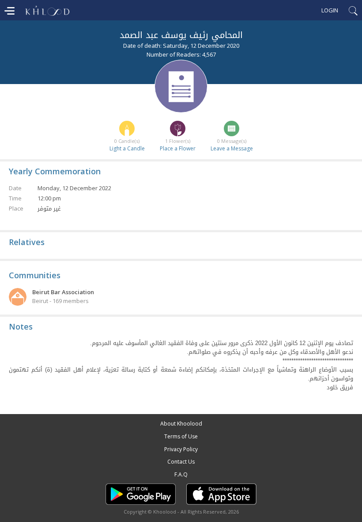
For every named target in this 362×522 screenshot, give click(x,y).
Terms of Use (181, 436)
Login (329, 10)
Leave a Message (232, 148)
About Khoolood (181, 423)
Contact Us (181, 461)
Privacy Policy (181, 449)
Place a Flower (178, 148)
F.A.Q (181, 474)
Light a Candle (127, 148)
